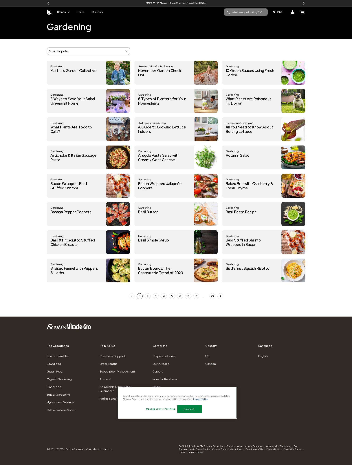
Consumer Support (112, 356)
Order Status (108, 364)
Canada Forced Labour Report (227, 449)
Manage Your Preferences (160, 408)
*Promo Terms (195, 452)
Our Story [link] (97, 12)
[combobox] (246, 12)
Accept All (189, 409)
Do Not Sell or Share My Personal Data (198, 446)
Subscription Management (117, 371)
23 (212, 296)
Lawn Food (54, 364)
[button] (48, 3)
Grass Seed (55, 371)
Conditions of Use (254, 449)
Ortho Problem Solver (61, 410)
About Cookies (227, 446)
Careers (158, 371)
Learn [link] (80, 12)
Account (105, 379)
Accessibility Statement (279, 446)
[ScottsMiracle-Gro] (49, 12)
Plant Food (54, 387)
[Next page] (220, 296)
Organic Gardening (59, 379)
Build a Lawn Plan (58, 356)
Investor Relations (165, 379)
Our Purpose (161, 364)
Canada (210, 364)
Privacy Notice (273, 449)
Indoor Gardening (58, 395)
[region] (177, 403)
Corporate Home (164, 356)
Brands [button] (61, 12)
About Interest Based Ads (250, 446)
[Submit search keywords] (228, 12)
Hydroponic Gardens (60, 402)
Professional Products (114, 399)
